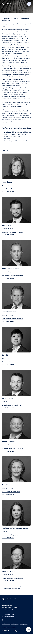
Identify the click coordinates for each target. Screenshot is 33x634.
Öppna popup (28, 629)
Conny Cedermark (9, 312)
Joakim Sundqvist (8, 442)
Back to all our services (11, 588)
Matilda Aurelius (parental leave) (15, 528)
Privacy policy (23, 624)
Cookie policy (14, 624)
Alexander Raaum (8, 225)
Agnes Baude (7, 182)
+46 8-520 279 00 (8, 614)
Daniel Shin (6, 355)
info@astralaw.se (8, 616)
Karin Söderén (7, 485)
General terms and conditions (9, 627)
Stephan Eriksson (8, 571)
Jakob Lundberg (8, 398)
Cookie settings (6, 624)
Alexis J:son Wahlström (11, 268)
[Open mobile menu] (29, 4)
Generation (21, 631)
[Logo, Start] (9, 3)
